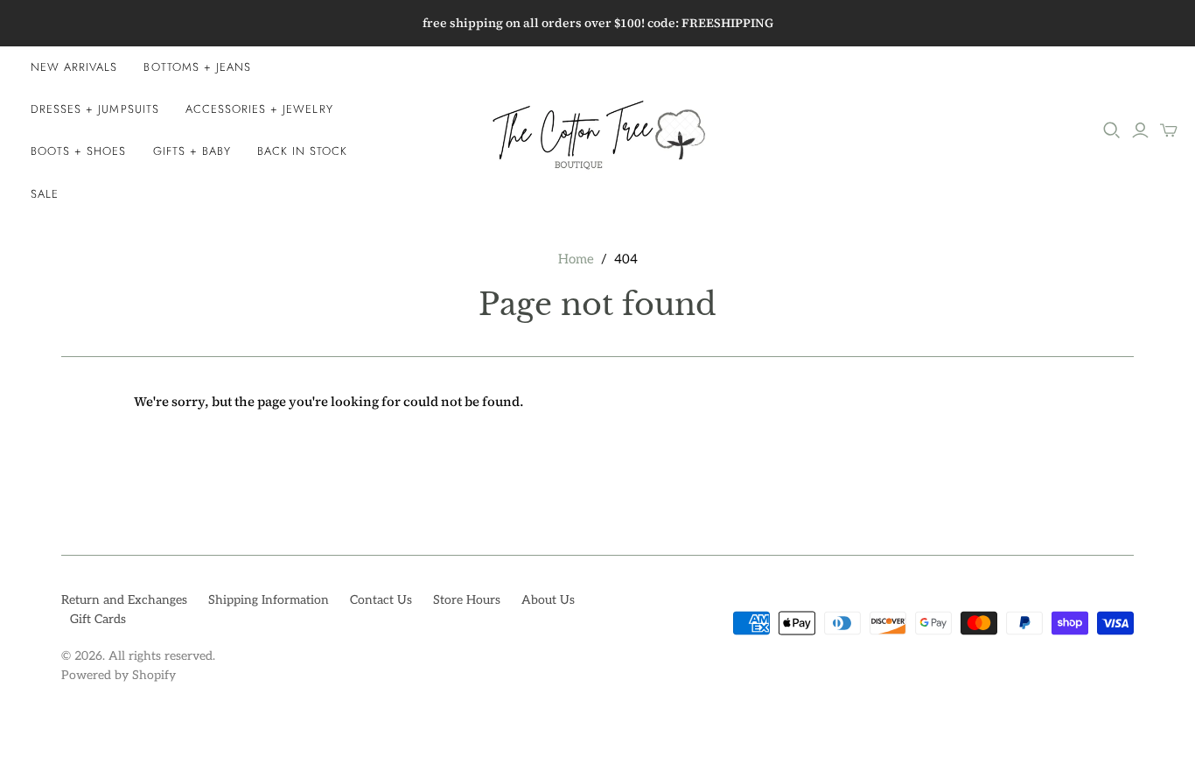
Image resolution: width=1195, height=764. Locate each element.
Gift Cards (98, 619)
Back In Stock (302, 151)
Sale (45, 194)
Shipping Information (268, 599)
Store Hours (466, 599)
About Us (548, 599)
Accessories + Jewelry (259, 109)
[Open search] (1112, 130)
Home (576, 259)
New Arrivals (74, 67)
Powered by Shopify (118, 675)
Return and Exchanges (124, 599)
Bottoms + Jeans (197, 67)
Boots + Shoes (79, 151)
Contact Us (381, 599)
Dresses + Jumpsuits (95, 109)
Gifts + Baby (192, 151)
